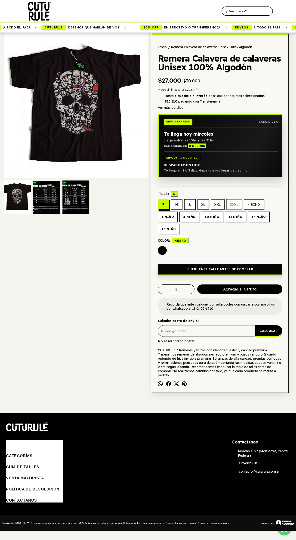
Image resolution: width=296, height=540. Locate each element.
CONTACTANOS (21, 500)
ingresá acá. (190, 522)
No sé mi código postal (176, 341)
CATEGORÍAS (19, 456)
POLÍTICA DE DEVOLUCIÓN (32, 489)
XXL (217, 204)
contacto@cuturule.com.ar (259, 471)
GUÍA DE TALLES (22, 467)
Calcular (268, 331)
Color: (172, 240)
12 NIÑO (235, 216)
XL (203, 204)
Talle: (167, 194)
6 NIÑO (168, 216)
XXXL (234, 204)
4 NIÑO (254, 204)
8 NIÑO (189, 216)
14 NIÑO (259, 216)
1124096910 (248, 463)
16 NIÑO (169, 229)
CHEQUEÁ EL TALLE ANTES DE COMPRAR (220, 269)
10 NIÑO (212, 216)
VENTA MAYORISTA (25, 478)
